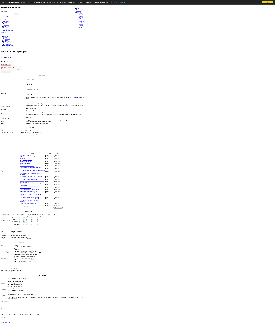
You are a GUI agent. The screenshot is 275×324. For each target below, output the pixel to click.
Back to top (8, 19)
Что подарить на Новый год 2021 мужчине (30, 192)
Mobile (6, 27)
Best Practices (20, 314)
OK (267, 2)
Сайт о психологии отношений (27, 156)
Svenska (81, 24)
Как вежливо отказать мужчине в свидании (30, 189)
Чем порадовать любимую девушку (28, 203)
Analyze (16, 14)
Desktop (4, 309)
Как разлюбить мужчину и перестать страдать (31, 177)
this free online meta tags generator (62, 104)
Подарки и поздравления (26, 160)
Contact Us (78, 11)
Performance (5, 314)
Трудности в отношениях (26, 161)
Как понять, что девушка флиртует (28, 179)
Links (6, 22)
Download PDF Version (6, 64)
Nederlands (81, 20)
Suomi (80, 22)
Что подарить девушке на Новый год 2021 (30, 198)
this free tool (74, 97)
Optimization (8, 29)
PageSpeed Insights (9, 30)
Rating (77, 9)
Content (7, 21)
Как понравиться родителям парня (28, 191)
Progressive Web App (35, 314)
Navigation (3, 32)
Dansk (80, 13)
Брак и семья (23, 158)
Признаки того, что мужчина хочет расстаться (31, 176)
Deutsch (81, 15)
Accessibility (13, 314)
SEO (27, 314)
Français (81, 17)
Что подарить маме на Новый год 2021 (29, 197)
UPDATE (9, 57)
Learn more (122, 2)
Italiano (81, 18)
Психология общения (25, 163)
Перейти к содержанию (25, 155)
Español (81, 16)
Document (7, 26)
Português (81, 21)
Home (77, 8)
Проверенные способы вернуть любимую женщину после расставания (30, 165)
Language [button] (78, 12)
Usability (6, 25)
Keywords (7, 23)
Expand (60, 207)
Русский (81, 25)
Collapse (56, 207)
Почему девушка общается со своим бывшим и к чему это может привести (32, 181)
